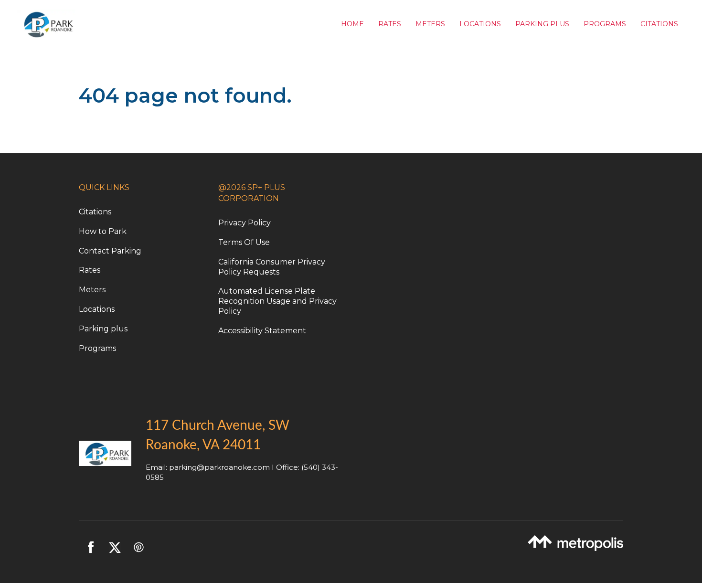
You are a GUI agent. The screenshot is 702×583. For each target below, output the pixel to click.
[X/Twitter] (114, 547)
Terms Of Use (244, 242)
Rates (389, 24)
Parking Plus (542, 24)
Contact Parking (110, 250)
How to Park (103, 231)
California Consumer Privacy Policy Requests (271, 266)
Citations (659, 24)
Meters (430, 24)
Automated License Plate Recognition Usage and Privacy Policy (277, 301)
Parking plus (103, 328)
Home (352, 24)
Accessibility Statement (262, 330)
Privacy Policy (244, 222)
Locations (480, 24)
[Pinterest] (138, 547)
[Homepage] (175, 24)
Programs (605, 24)
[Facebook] (91, 547)
